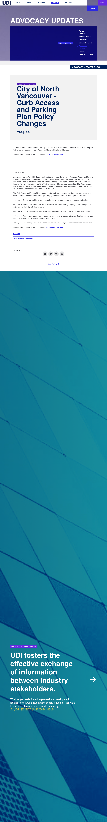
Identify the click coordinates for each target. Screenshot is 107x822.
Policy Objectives (83, 32)
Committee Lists (85, 43)
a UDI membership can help (32, 709)
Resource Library (86, 54)
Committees (84, 39)
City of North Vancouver (23, 238)
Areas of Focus (85, 36)
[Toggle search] (80, 2)
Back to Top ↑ (53, 264)
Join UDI (92, 8)
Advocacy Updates (83, 47)
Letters (82, 51)
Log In (102, 2)
